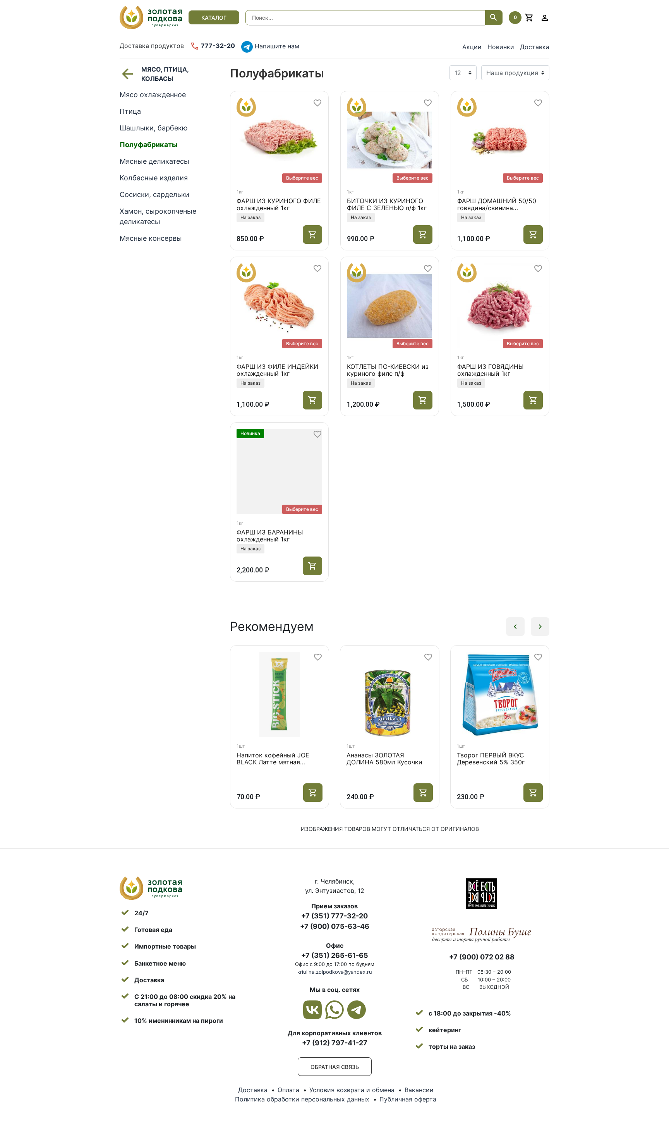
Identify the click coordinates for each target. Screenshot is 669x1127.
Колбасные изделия (154, 178)
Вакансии (419, 1090)
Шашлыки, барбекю (154, 128)
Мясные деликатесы (154, 161)
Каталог (213, 17)
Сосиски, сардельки (154, 194)
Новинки (500, 47)
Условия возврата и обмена (352, 1090)
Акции (472, 47)
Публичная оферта (407, 1099)
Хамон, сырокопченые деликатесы (158, 216)
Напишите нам (276, 46)
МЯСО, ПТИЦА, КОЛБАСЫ (165, 73)
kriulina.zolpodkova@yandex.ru (334, 972)
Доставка (534, 47)
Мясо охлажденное (153, 95)
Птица (130, 111)
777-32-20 (217, 46)
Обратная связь (334, 1067)
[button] (515, 626)
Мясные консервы (151, 238)
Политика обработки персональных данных (302, 1099)
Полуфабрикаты (149, 144)
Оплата (288, 1090)
